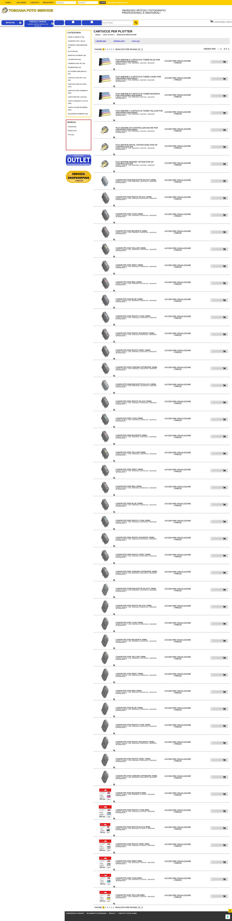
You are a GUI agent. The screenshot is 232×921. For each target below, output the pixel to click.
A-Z (226, 49)
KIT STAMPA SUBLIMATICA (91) (77, 73)
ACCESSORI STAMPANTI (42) (78, 113)
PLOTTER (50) (73, 51)
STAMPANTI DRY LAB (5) (76, 41)
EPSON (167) (72, 130)
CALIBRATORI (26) (74, 59)
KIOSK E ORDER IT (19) (76, 37)
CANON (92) (72, 126)
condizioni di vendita (75, 913)
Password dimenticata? (117, 3)
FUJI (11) (71, 134)
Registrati (48, 3)
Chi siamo (21, 3)
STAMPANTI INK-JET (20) (76, 63)
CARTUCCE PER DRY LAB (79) (77, 79)
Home (8, 3)
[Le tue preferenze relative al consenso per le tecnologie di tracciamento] (227, 916)
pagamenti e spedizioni (96, 913)
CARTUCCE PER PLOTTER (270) (77, 85)
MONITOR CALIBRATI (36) (77, 55)
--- (218, 49)
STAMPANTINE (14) (74, 67)
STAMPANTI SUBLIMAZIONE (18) (77, 46)
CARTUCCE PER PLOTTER (127, 35)
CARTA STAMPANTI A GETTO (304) (78, 102)
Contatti (34, 3)
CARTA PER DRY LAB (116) (77, 97)
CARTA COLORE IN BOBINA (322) (77, 109)
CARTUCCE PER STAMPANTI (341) (78, 92)
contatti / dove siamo (127, 913)
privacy (112, 913)
